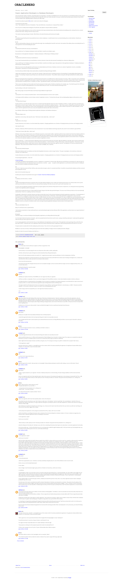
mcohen (30, 236)
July (89, 62)
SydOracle (21, 490)
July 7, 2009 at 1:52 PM (23, 364)
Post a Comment (20, 540)
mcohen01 (21, 296)
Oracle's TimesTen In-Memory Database (46, 174)
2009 (90, 52)
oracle (34, 236)
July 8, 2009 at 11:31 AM (23, 538)
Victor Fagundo (92, 27)
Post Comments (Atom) (25, 567)
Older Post (82, 565)
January (90, 72)
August (90, 60)
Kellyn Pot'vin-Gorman (93, 25)
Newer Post (18, 565)
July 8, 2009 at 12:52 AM (23, 529)
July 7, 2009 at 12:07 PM (23, 322)
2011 (90, 49)
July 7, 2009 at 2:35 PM (23, 450)
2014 (90, 44)
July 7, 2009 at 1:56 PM (23, 379)
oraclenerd (21, 272)
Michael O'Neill (92, 18)
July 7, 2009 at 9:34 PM (23, 507)
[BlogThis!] (39, 235)
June (90, 63)
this (30, 21)
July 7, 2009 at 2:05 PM (23, 393)
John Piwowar (91, 22)
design (27, 236)
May (90, 65)
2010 (90, 50)
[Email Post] (36, 234)
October (90, 57)
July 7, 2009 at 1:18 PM (23, 348)
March (90, 68)
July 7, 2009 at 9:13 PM (23, 486)
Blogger (69, 577)
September (91, 59)
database (24, 236)
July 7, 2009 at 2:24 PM (23, 430)
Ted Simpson (91, 24)
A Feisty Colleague (19, 160)
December (91, 54)
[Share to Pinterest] (43, 235)
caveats (90, 33)
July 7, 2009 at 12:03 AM (23, 268)
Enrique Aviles (91, 21)
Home (50, 565)
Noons (20, 244)
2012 (90, 47)
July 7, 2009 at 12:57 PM (23, 329)
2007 (90, 76)
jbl (19, 326)
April (90, 67)
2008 (90, 74)
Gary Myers (91, 19)
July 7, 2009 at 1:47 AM (23, 306)
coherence (20, 236)
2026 (90, 39)
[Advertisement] (50, 553)
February (91, 70)
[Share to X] (40, 235)
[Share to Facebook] (42, 235)
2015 (90, 42)
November (91, 55)
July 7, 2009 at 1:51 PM (23, 357)
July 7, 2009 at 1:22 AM (23, 292)
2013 (90, 45)
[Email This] (38, 235)
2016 (90, 40)
